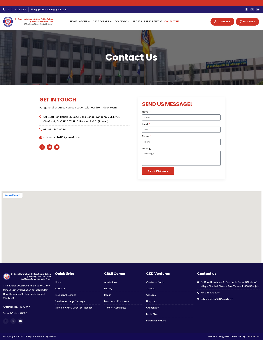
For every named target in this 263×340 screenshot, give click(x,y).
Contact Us (171, 21)
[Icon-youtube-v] (258, 9)
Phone (146, 136)
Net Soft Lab (252, 336)
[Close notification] (258, 3)
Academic (121, 21)
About (83, 21)
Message (147, 148)
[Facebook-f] (246, 9)
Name (145, 111)
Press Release (153, 21)
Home (73, 21)
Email (145, 124)
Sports (137, 21)
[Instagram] (252, 9)
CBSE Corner (101, 21)
